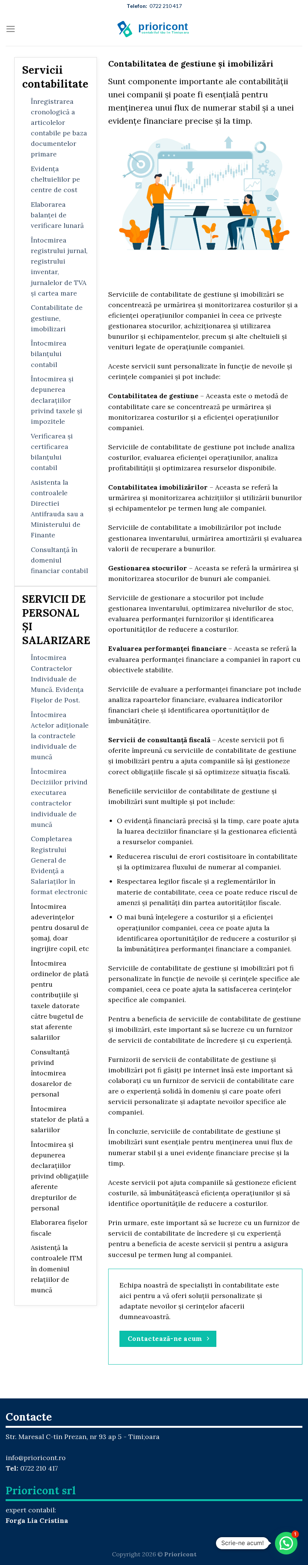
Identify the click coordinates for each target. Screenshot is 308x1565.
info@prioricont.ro (36, 1457)
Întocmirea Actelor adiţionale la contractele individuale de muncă (60, 735)
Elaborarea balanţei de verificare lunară (57, 215)
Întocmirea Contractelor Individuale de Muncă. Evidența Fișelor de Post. (57, 678)
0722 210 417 (154, 6)
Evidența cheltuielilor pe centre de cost (55, 179)
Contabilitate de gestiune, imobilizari (57, 318)
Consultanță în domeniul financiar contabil (59, 560)
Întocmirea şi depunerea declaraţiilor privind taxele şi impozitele (56, 400)
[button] (286, 1543)
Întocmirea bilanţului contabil (48, 354)
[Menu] (11, 29)
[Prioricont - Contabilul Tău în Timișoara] (154, 29)
